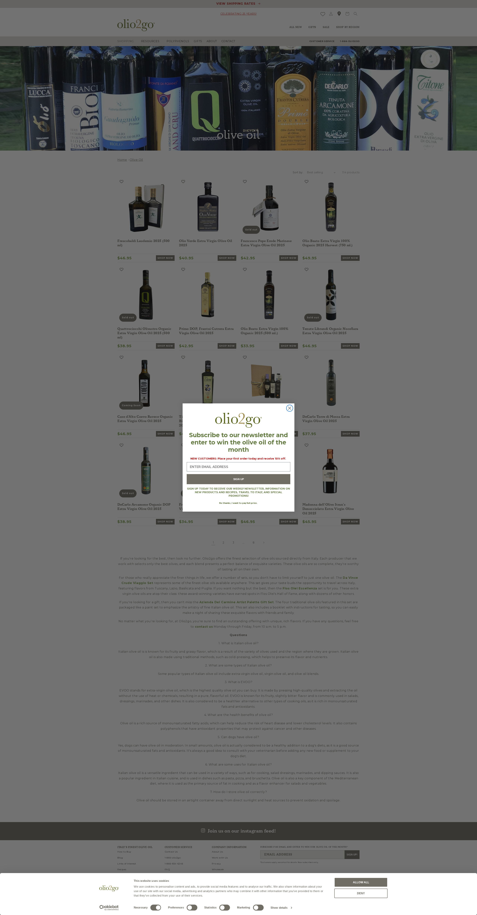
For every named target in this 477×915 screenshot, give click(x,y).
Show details (279, 907)
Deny (361, 893)
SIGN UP (238, 479)
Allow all (361, 882)
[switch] (192, 908)
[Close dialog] (289, 408)
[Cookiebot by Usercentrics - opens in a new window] (109, 908)
